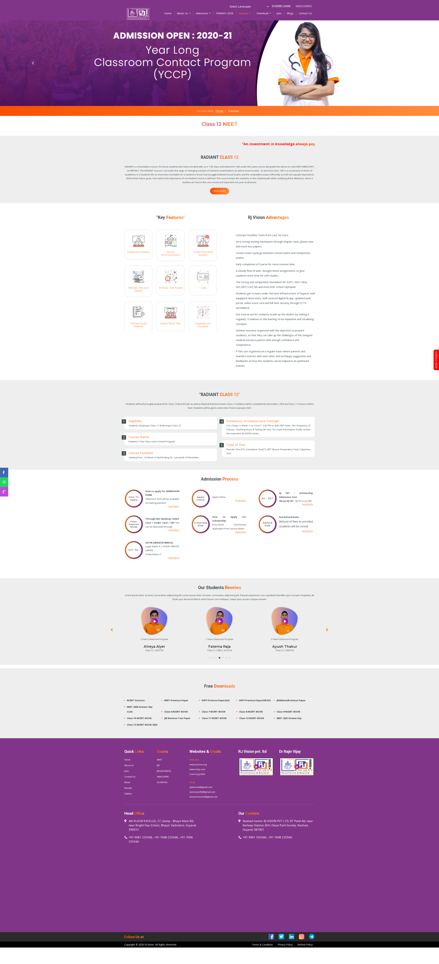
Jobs (279, 13)
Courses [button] (244, 13)
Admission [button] (202, 13)
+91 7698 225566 (166, 837)
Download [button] (263, 13)
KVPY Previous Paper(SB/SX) (255, 700)
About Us (129, 765)
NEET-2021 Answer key (289, 718)
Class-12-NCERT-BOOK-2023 (142, 724)
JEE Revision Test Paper (177, 718)
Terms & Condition (262, 944)
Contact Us (305, 13)
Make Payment (304, 5)
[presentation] (112, 629)
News (127, 782)
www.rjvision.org (198, 764)
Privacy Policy (285, 944)
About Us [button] (183, 13)
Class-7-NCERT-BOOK (213, 711)
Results (128, 787)
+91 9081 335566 (254, 837)
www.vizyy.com (197, 769)
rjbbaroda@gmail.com (200, 787)
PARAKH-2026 (224, 13)
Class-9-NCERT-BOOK (288, 711)
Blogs (290, 13)
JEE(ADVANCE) (164, 771)
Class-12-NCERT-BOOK (251, 718)
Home (169, 13)
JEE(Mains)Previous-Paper (291, 700)
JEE (158, 765)
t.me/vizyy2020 (197, 774)
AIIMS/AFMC (163, 776)
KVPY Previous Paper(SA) (215, 700)
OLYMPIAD (162, 782)
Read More (219, 191)
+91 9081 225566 (140, 837)
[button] (33, 63)
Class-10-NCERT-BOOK (139, 718)
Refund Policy (305, 944)
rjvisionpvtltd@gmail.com (202, 791)
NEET (159, 759)
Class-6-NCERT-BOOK (176, 711)
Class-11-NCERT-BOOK (214, 718)
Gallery (128, 793)
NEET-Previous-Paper (176, 700)
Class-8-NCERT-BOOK (251, 711)
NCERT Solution (136, 700)
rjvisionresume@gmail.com (203, 796)
